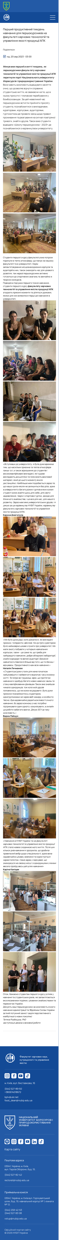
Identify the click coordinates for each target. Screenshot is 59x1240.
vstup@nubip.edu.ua (16, 1218)
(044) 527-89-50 (13, 1088)
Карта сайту (12, 1149)
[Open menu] (52, 17)
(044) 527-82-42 (13, 1174)
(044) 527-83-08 (13, 1213)
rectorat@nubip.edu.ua (17, 1180)
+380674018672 (13, 1092)
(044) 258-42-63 (13, 1210)
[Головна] (6, 6)
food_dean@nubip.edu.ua (18, 1100)
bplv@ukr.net (11, 1097)
